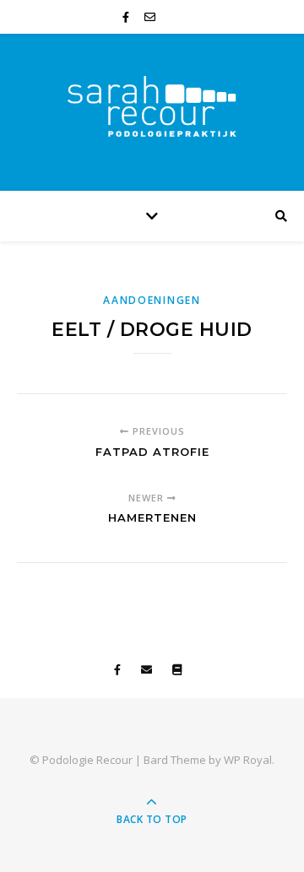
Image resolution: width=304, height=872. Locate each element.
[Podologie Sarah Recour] (152, 108)
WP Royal (248, 759)
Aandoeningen (151, 300)
